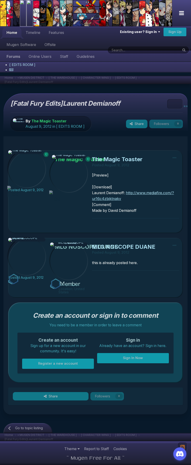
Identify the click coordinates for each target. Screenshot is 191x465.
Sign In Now (133, 358)
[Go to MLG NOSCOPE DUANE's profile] (26, 256)
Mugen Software (21, 44)
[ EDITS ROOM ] (70, 126)
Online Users (40, 56)
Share (138, 124)
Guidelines (86, 56)
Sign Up (174, 32)
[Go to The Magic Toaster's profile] (18, 123)
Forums (13, 56)
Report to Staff (96, 449)
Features (56, 32)
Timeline (33, 32)
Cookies (120, 449)
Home (12, 32)
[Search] (184, 50)
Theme (71, 449)
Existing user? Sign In (139, 32)
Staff (64, 56)
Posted (26, 190)
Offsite (50, 44)
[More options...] (174, 157)
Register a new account (58, 363)
